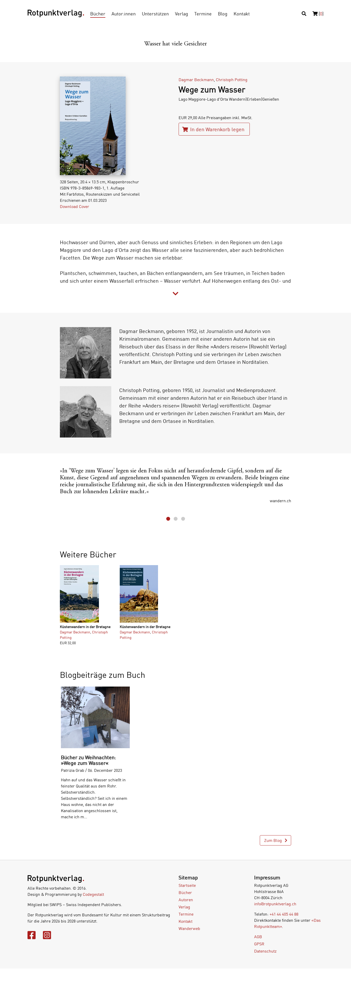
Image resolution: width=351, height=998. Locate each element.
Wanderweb (189, 928)
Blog (222, 13)
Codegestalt (93, 894)
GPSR (259, 943)
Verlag (181, 13)
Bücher (97, 13)
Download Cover (74, 206)
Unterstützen (155, 13)
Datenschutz (265, 951)
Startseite (187, 885)
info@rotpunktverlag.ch (275, 903)
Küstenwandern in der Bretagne (85, 626)
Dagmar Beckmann (196, 79)
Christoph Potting (231, 79)
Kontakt (242, 13)
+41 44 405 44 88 (284, 914)
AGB (258, 936)
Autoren (186, 899)
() (321, 13)
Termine (203, 13)
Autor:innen (124, 13)
